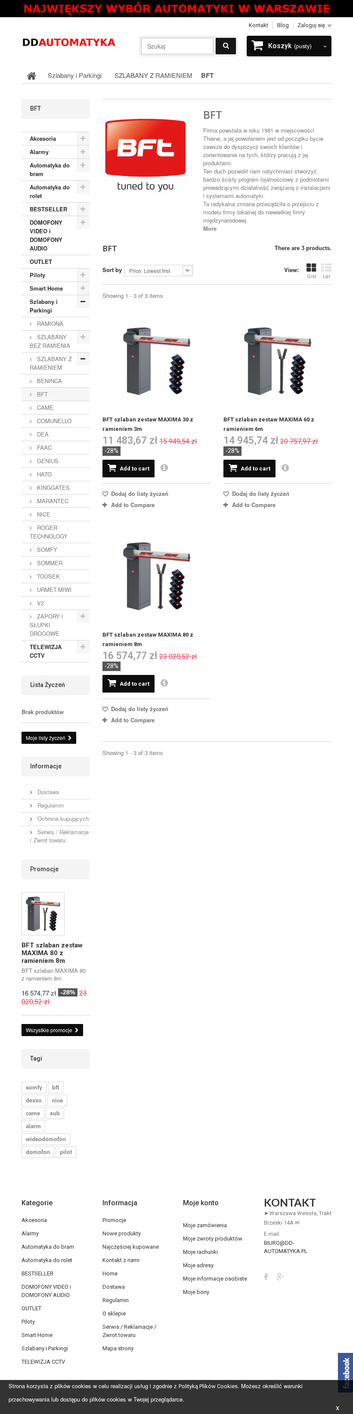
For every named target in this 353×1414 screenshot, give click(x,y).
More (210, 228)
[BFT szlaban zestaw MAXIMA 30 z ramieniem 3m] (156, 361)
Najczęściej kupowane (130, 1247)
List (326, 275)
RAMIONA (49, 323)
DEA (42, 434)
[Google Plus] (280, 1276)
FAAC (43, 447)
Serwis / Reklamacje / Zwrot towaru (59, 836)
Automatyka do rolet (50, 191)
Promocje (44, 869)
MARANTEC (51, 501)
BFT (41, 394)
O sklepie (114, 1313)
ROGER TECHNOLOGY (49, 531)
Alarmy (39, 152)
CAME (44, 407)
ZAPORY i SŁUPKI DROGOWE (46, 624)
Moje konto (201, 1203)
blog (283, 25)
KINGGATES (52, 487)
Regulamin (50, 805)
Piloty (37, 275)
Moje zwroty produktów (212, 1238)
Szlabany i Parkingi (44, 305)
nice (57, 1100)
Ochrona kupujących (62, 818)
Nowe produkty (121, 1233)
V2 (39, 603)
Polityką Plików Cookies (208, 1386)
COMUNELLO (53, 421)
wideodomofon (46, 1139)
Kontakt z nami (120, 1260)
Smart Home (46, 288)
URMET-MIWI (53, 589)
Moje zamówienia (205, 1225)
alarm (33, 1126)
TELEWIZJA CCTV (46, 651)
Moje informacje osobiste (215, 1278)
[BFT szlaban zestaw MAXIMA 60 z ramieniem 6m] (277, 361)
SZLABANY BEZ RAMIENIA (50, 341)
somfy (34, 1087)
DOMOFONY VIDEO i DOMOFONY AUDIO (46, 235)
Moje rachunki (200, 1252)
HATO (43, 474)
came (33, 1113)
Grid (311, 275)
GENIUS (47, 461)
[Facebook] (266, 1276)
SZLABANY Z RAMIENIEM (51, 363)
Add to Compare (133, 505)
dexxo (34, 1100)
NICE (42, 514)
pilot (66, 1152)
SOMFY (46, 549)
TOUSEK (47, 576)
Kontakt (258, 25)
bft (55, 1087)
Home (110, 1273)
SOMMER (48, 563)
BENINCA (48, 381)
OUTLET (41, 261)
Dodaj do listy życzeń (138, 493)
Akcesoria (43, 138)
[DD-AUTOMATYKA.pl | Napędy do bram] (69, 42)
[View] (164, 468)
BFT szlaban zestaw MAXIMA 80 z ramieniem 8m (52, 953)
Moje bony (196, 1292)
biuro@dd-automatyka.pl (285, 1247)
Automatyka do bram (50, 169)
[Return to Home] (31, 75)
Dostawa (47, 792)
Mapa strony (117, 1348)
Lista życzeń (47, 684)
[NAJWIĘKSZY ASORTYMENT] (176, 8)
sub (55, 1113)
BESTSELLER (48, 209)
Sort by (112, 270)
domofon (38, 1152)
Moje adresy (198, 1265)
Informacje (46, 766)
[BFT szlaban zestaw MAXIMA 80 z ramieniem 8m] (156, 576)
